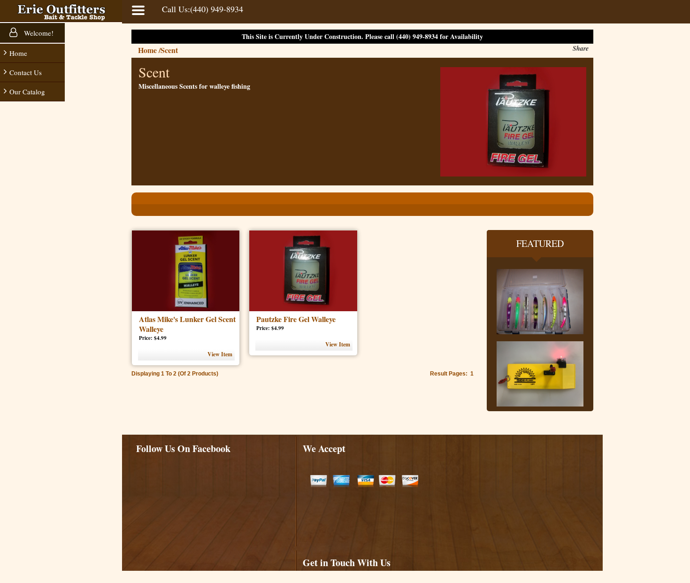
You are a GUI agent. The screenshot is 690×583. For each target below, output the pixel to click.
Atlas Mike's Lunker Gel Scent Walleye (187, 324)
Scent (169, 50)
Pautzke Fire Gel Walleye (296, 319)
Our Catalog (27, 91)
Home (18, 53)
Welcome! (38, 33)
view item (219, 354)
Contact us (25, 72)
